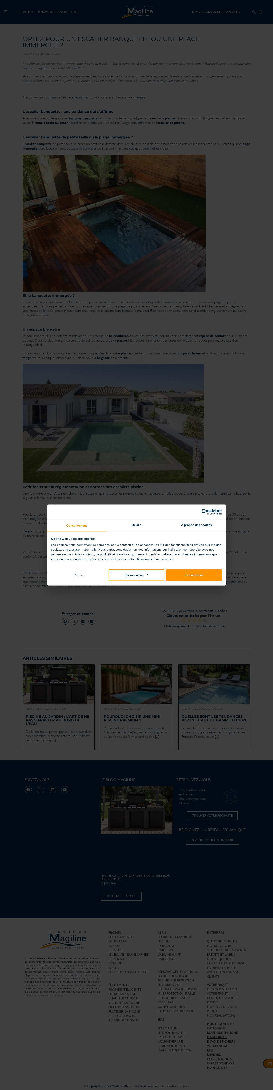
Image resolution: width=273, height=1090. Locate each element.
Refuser (79, 575)
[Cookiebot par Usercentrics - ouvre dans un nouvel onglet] (204, 512)
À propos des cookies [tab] (196, 525)
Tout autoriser (194, 575)
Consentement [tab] (76, 525)
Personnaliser (134, 575)
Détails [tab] (136, 525)
